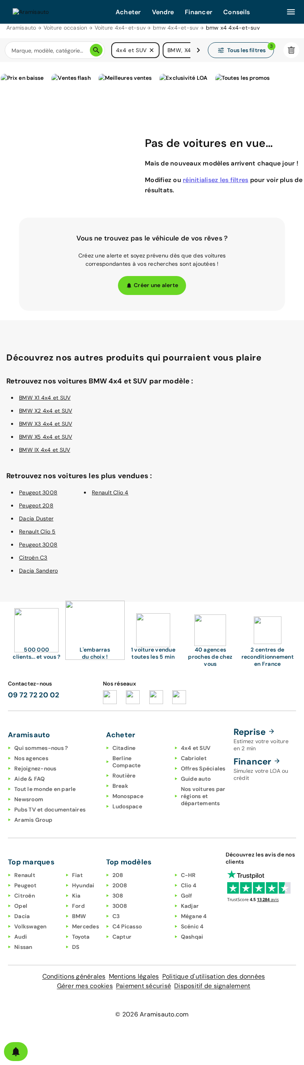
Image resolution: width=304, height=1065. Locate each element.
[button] (151, 50)
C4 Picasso (127, 926)
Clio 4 (189, 885)
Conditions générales (74, 976)
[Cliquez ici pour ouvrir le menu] (291, 12)
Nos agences (31, 758)
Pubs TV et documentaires (50, 809)
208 (118, 875)
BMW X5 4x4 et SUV (45, 436)
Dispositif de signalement (212, 986)
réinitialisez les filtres (215, 180)
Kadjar (190, 905)
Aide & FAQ (29, 778)
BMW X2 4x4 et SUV (45, 410)
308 (118, 895)
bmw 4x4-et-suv (176, 27)
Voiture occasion (65, 27)
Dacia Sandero (38, 570)
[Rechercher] (96, 50)
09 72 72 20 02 (33, 695)
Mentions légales (134, 976)
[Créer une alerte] (16, 1051)
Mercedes (85, 926)
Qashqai (192, 936)
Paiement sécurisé (143, 986)
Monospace (127, 796)
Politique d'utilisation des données (213, 976)
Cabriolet (194, 758)
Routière (124, 775)
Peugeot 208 (36, 505)
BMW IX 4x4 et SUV (44, 449)
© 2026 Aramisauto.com (151, 1014)
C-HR (188, 875)
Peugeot (25, 885)
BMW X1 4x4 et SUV (44, 397)
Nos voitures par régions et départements (203, 796)
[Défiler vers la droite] (198, 50)
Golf (186, 895)
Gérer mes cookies (85, 986)
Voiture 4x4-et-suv (120, 27)
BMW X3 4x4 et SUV (45, 423)
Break (120, 785)
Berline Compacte (126, 762)
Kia (76, 895)
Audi (20, 936)
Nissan (23, 946)
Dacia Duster (36, 518)
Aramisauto (21, 27)
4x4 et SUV (196, 747)
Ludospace (127, 806)
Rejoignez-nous (35, 768)
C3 (116, 916)
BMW (79, 916)
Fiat (77, 875)
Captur (122, 936)
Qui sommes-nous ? (41, 747)
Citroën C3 (33, 557)
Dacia (22, 916)
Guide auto (196, 778)
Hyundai (83, 885)
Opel (20, 905)
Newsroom (28, 799)
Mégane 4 (194, 916)
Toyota (81, 936)
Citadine (124, 747)
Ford (78, 905)
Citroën (24, 895)
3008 (119, 905)
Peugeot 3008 (38, 492)
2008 (119, 885)
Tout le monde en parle (45, 789)
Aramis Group (33, 819)
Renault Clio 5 (37, 531)
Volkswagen (30, 926)
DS (76, 946)
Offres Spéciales (203, 768)
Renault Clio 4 (110, 492)
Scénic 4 (192, 926)
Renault (24, 875)
